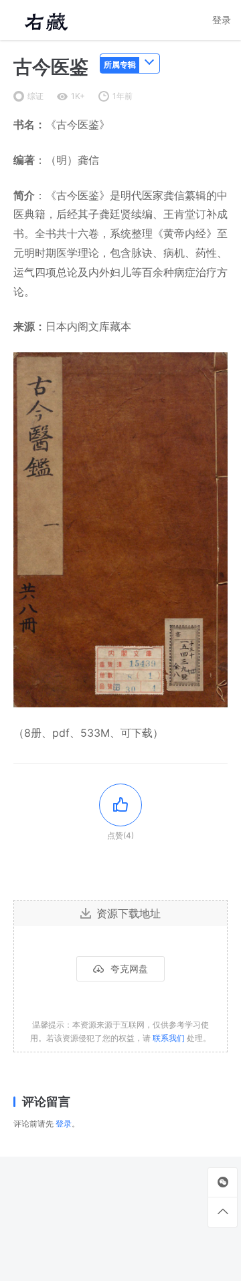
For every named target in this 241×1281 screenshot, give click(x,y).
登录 (221, 19)
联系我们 (169, 1038)
